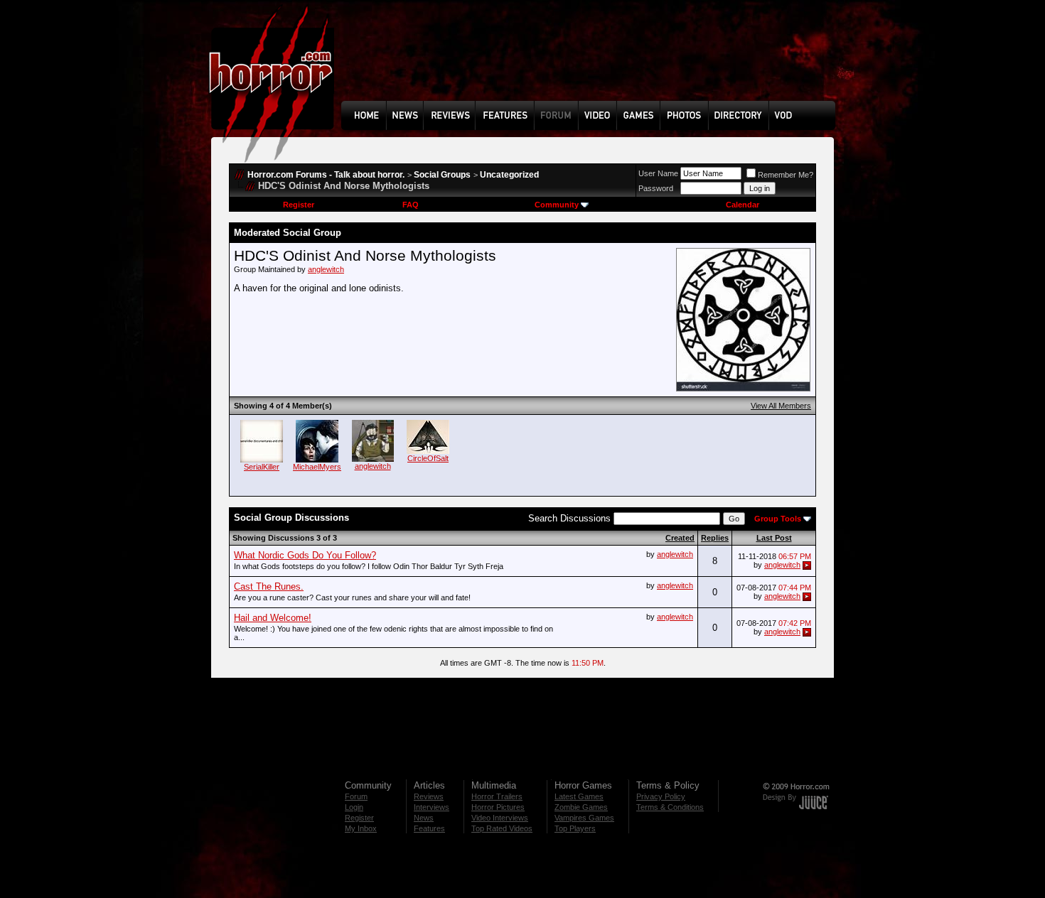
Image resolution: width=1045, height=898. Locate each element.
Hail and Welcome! (272, 617)
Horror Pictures (498, 807)
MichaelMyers (317, 466)
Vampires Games (584, 817)
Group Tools (777, 518)
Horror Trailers (496, 796)
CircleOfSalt (428, 458)
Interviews (431, 807)
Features (429, 828)
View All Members (781, 405)
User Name (658, 173)
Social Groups (442, 175)
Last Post (774, 538)
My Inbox (361, 828)
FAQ (410, 204)
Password (655, 188)
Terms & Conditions (670, 807)
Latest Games (579, 796)
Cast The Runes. (269, 586)
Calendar (742, 204)
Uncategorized (509, 175)
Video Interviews (499, 817)
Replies (715, 538)
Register (298, 204)
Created (680, 538)
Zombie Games (581, 807)
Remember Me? (785, 175)
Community (557, 204)
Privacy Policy (660, 796)
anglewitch (326, 269)
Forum (356, 796)
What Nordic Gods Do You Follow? (305, 555)
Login (354, 807)
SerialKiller (261, 466)
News (424, 817)
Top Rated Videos (501, 828)
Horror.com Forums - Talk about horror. (325, 175)
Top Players (575, 828)
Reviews (429, 796)
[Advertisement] (593, 61)
